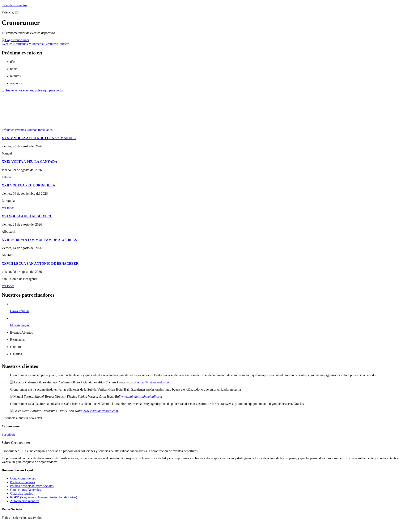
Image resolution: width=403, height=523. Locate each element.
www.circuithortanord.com (100, 411)
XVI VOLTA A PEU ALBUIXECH (27, 216)
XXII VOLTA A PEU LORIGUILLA (28, 185)
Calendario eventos (14, 5)
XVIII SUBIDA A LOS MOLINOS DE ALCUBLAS (39, 240)
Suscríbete (8, 434)
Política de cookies (22, 482)
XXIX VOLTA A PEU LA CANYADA (29, 161)
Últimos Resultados (39, 130)
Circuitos (50, 44)
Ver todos (8, 208)
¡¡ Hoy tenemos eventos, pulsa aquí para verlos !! (34, 90)
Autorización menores (24, 501)
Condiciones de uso (23, 478)
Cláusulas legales (21, 493)
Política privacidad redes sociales (32, 486)
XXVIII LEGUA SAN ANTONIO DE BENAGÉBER (40, 263)
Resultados (20, 44)
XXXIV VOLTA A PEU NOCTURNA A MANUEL (39, 138)
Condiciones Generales (25, 489)
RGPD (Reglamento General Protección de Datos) (43, 497)
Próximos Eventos (14, 130)
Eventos (7, 44)
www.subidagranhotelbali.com (141, 396)
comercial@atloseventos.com (151, 382)
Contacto (63, 44)
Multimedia (36, 44)
